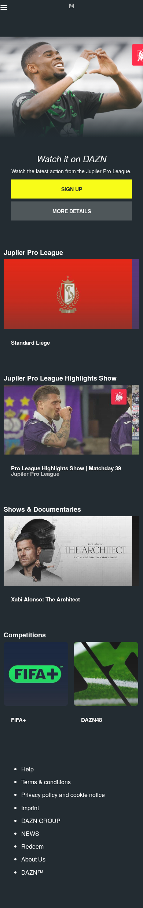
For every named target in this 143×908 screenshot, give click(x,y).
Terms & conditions (46, 782)
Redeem (32, 846)
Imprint (30, 808)
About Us (33, 859)
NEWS (30, 833)
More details (71, 211)
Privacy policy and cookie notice (63, 794)
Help (27, 769)
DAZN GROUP (40, 820)
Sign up (71, 189)
